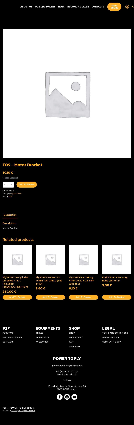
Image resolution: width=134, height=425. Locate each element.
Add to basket (27, 184)
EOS (10, 197)
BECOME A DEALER (78, 6)
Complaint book (111, 342)
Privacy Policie (110, 337)
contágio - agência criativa (23, 411)
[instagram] (67, 397)
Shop (72, 333)
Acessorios (42, 342)
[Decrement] (4, 184)
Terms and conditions (115, 333)
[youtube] (74, 397)
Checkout (74, 346)
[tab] (10, 215)
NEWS (61, 6)
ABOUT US (8, 333)
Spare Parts (16, 194)
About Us (26, 6)
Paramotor (42, 337)
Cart (71, 342)
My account (75, 337)
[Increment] (11, 184)
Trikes (39, 333)
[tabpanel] (67, 226)
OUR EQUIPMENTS (45, 6)
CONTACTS (98, 6)
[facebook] (60, 397)
